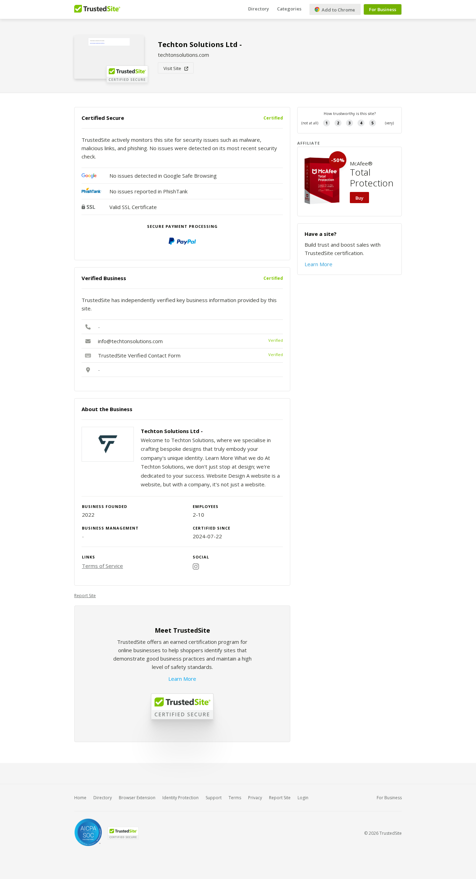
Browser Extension (137, 798)
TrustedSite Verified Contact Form (139, 355)
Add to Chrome (338, 10)
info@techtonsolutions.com (130, 341)
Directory (258, 9)
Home (80, 798)
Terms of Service (102, 565)
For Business (382, 9)
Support (214, 798)
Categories (289, 9)
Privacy (255, 798)
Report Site (85, 596)
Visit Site (173, 68)
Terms (235, 798)
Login (303, 798)
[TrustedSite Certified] (123, 833)
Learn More (182, 678)
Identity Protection (180, 798)
